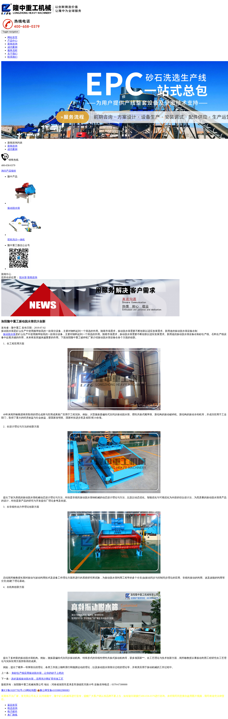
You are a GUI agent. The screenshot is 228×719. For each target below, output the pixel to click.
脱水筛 (23, 277)
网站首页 (12, 37)
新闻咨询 (12, 44)
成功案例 (12, 47)
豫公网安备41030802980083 (54, 690)
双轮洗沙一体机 (16, 239)
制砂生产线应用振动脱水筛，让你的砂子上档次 (37, 673)
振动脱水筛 (13, 208)
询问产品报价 (8, 170)
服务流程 (12, 50)
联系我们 (12, 57)
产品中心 (12, 40)
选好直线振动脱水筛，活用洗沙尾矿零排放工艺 (37, 678)
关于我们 (12, 53)
